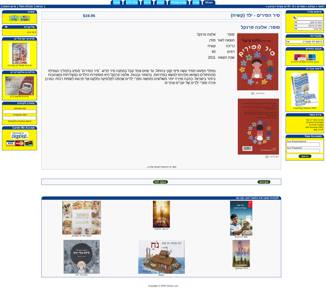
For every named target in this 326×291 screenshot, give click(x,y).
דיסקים (160, 2)
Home (209, 2)
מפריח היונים (241, 237)
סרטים (147, 2)
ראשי (321, 6)
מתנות (116, 2)
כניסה (39, 6)
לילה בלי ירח (82, 275)
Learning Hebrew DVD (304, 108)
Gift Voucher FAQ (314, 127)
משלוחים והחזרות (314, 122)
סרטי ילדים (132, 2)
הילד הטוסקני (241, 268)
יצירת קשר (318, 129)
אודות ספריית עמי (314, 120)
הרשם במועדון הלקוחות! (19, 121)
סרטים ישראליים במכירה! (20, 65)
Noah (161, 275)
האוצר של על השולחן (81, 236)
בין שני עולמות (161, 229)
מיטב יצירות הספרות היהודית (305, 62)
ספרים (195, 2)
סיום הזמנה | (8, 6)
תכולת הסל (26, 6)
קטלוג (311, 6)
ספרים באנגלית (178, 2)
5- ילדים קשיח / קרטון (281, 6)
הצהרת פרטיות (316, 125)
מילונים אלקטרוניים (19, 96)
